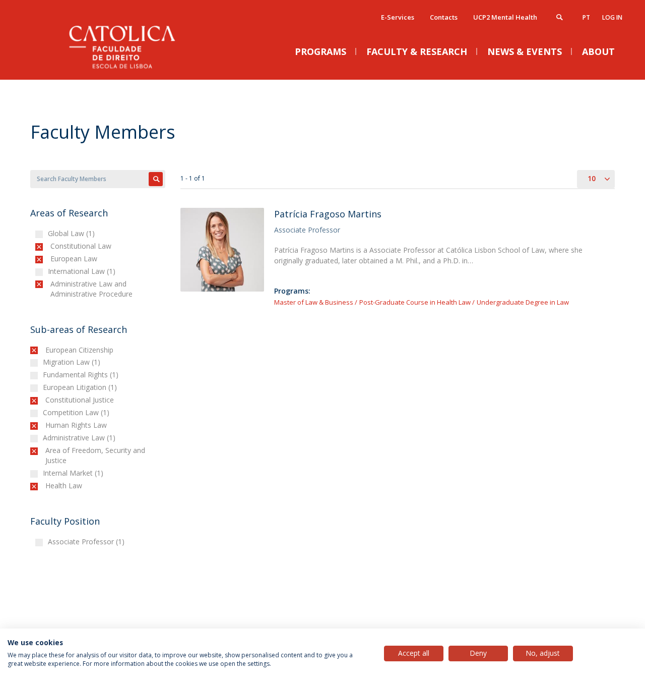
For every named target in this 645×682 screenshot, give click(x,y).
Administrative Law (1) (80, 437)
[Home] (131, 69)
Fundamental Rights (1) (81, 374)
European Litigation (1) (81, 387)
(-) (52, 246)
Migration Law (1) (72, 362)
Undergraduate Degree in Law (523, 302)
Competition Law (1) (77, 412)
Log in (612, 17)
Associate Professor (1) (87, 541)
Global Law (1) (72, 233)
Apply (156, 179)
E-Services (397, 17)
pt (586, 17)
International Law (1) (82, 271)
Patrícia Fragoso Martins (327, 214)
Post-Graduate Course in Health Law (415, 302)
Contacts (444, 17)
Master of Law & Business (313, 302)
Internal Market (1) (74, 473)
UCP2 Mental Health (505, 17)
